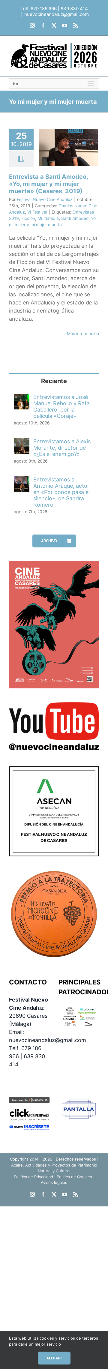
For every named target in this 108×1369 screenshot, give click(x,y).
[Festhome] (29, 1101)
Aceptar (54, 1358)
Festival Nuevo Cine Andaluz (45, 199)
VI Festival (37, 211)
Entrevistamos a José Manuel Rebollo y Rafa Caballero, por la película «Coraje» (61, 406)
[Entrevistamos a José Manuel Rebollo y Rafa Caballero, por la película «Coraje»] (21, 398)
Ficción (28, 218)
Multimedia (48, 218)
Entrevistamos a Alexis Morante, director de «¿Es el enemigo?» (62, 447)
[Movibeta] (29, 1128)
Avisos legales (54, 1182)
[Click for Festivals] (29, 1109)
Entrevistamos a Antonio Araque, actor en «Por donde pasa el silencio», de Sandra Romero (61, 492)
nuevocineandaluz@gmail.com (56, 14)
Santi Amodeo (74, 218)
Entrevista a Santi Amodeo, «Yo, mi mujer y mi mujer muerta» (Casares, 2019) (48, 184)
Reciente (54, 381)
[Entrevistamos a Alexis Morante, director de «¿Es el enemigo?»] (21, 442)
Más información (83, 333)
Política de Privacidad (33, 1176)
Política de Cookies (74, 1176)
